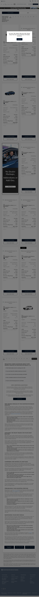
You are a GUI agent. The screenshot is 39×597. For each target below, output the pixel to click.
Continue (19, 39)
